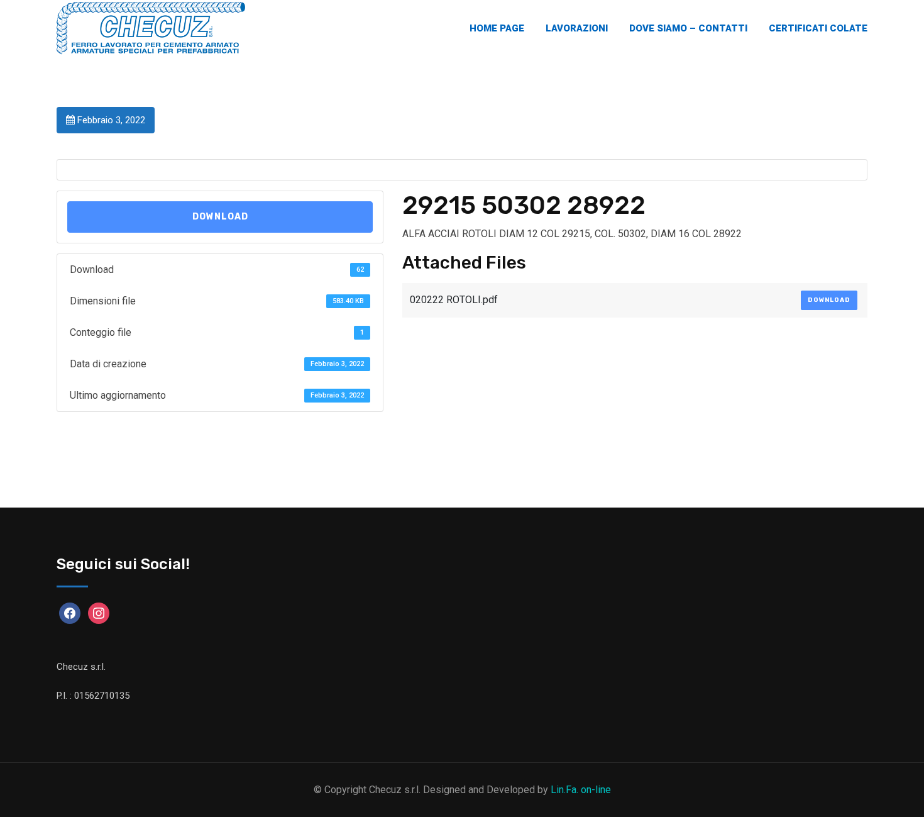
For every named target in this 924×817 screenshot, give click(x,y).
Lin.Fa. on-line (581, 790)
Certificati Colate (818, 28)
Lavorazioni (577, 28)
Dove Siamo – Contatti (688, 28)
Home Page (497, 28)
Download (220, 216)
